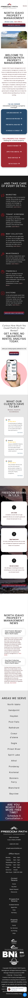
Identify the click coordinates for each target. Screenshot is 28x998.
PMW (23, 973)
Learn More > (18, 207)
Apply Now (14, 907)
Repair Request (14, 889)
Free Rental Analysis (13, 125)
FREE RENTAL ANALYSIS (14, 25)
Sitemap (9, 975)
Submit (14, 353)
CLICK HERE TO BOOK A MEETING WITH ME (14, 586)
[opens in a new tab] (14, 941)
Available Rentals (14, 905)
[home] (9, 6)
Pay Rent (14, 886)
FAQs (14, 910)
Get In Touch (12, 164)
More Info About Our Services (14, 313)
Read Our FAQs (13, 158)
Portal (14, 884)
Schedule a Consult (13, 131)
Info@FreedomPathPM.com (14, 848)
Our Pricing (14, 931)
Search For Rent (13, 146)
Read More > (13, 683)
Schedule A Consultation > (14, 817)
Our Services (14, 928)
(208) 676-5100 (14, 844)
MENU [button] (25, 6)
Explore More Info (13, 113)
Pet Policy (14, 912)
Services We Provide (13, 119)
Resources (14, 892)
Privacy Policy (18, 975)
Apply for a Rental (13, 152)
